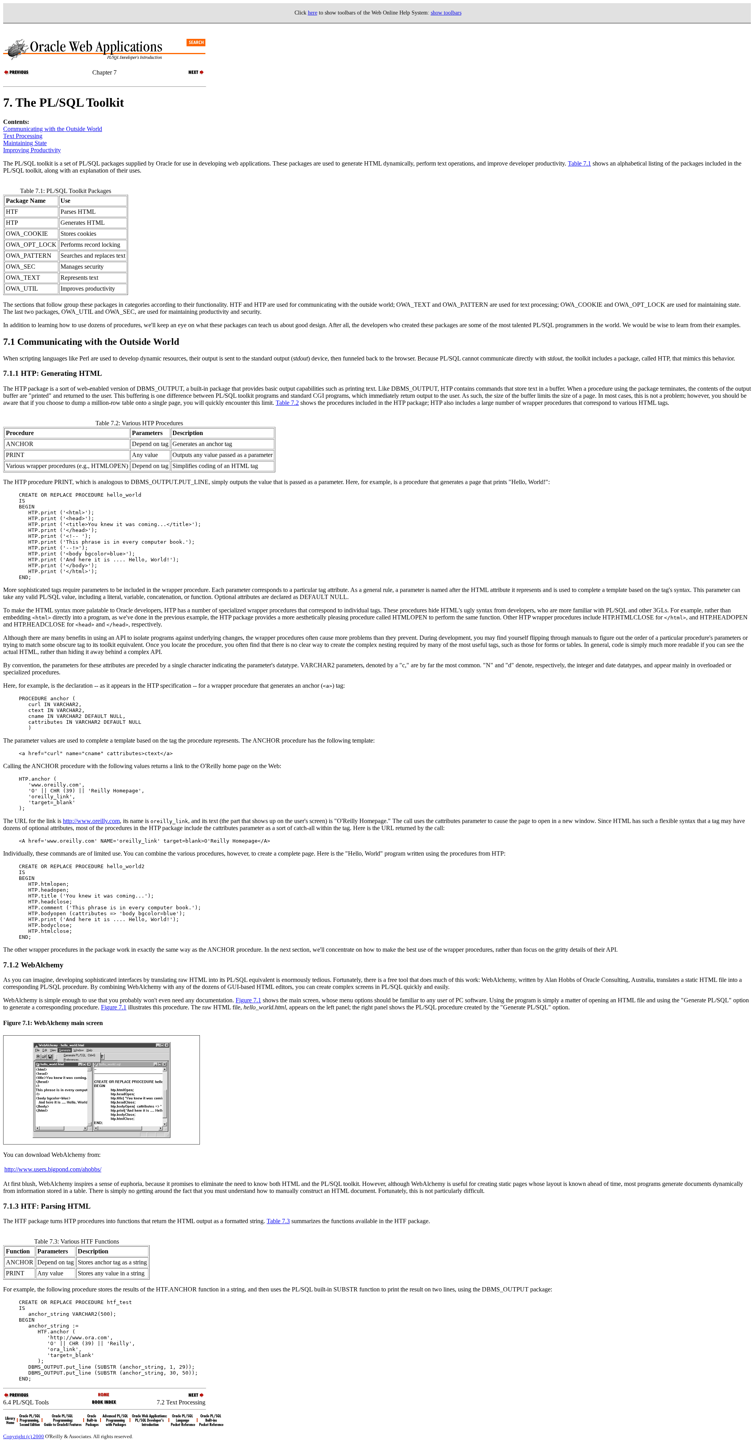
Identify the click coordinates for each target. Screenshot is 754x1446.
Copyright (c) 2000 (23, 1436)
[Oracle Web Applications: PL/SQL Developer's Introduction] (104, 1395)
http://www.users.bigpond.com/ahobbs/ (52, 1169)
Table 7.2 (287, 402)
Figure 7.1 (248, 1000)
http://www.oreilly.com (91, 821)
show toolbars (446, 13)
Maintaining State (25, 143)
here (312, 13)
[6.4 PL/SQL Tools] (17, 74)
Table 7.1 (579, 163)
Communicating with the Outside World (52, 129)
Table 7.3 (278, 1221)
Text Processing (22, 136)
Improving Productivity (32, 150)
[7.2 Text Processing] (191, 74)
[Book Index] (104, 1403)
